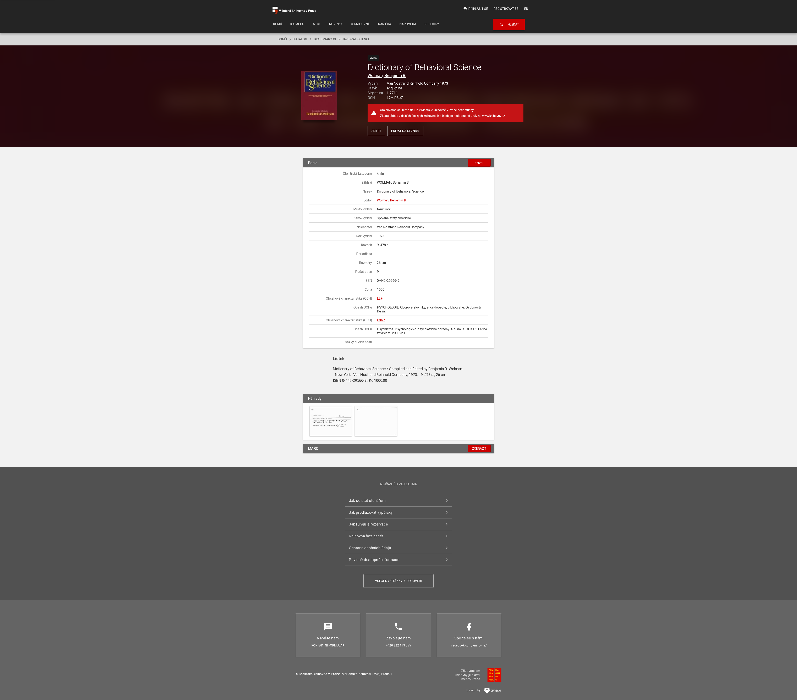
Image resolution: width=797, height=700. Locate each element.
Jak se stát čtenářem (367, 500)
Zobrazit (479, 448)
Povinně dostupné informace (374, 559)
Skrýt (479, 163)
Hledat (509, 24)
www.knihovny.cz (493, 116)
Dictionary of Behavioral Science (342, 39)
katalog (300, 39)
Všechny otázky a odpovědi (398, 581)
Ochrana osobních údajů (370, 548)
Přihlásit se (475, 9)
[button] (319, 95)
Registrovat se (506, 8)
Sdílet (376, 131)
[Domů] (294, 10)
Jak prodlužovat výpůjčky (371, 512)
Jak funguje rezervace (368, 524)
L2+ (380, 298)
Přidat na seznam (405, 131)
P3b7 (381, 320)
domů (282, 39)
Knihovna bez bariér (366, 536)
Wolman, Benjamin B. (387, 75)
